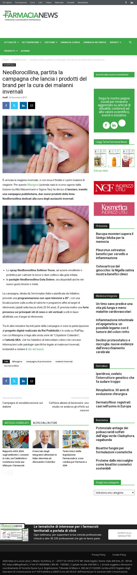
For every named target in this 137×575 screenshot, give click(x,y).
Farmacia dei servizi (94, 42)
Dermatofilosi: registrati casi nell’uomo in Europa (113, 404)
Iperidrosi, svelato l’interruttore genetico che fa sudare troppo (115, 377)
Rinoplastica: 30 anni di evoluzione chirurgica (112, 392)
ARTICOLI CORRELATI (17, 422)
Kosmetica (102, 420)
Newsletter (83, 2)
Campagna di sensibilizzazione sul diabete (22, 404)
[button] (130, 42)
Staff (5, 97)
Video (49, 2)
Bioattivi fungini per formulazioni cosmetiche (114, 450)
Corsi (32, 2)
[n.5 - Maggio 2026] (128, 159)
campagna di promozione (39, 361)
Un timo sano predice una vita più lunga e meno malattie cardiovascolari (114, 307)
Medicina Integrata (106, 296)
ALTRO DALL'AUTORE (45, 422)
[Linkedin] (132, 2)
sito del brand (35, 349)
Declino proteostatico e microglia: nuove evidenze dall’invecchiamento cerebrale (114, 346)
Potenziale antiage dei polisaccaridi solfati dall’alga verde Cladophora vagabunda (115, 434)
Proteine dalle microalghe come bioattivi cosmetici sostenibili (114, 464)
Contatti (70, 2)
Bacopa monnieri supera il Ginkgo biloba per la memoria (114, 237)
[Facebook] (126, 2)
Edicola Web (101, 170)
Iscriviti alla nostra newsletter (112, 74)
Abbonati (59, 2)
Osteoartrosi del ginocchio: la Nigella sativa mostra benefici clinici (115, 270)
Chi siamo (7, 2)
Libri (40, 2)
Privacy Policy (98, 554)
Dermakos (102, 366)
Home (5, 59)
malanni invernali (64, 361)
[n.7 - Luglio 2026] (100, 159)
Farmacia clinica (70, 42)
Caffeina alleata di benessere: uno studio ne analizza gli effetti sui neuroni (69, 406)
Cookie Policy (119, 554)
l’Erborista (101, 226)
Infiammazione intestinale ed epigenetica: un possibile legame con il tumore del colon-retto (114, 326)
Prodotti (9, 50)
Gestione (50, 42)
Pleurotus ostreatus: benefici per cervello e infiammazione (112, 254)
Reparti (114, 42)
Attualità (10, 42)
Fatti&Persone (30, 42)
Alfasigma (33, 184)
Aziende (25, 50)
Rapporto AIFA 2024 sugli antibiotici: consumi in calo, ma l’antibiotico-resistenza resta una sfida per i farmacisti (15, 458)
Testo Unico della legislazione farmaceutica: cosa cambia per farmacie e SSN (75, 458)
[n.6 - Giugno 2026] (114, 159)
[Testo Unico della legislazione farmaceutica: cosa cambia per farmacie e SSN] (76, 439)
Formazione (21, 2)
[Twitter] (122, 123)
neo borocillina (11, 365)
